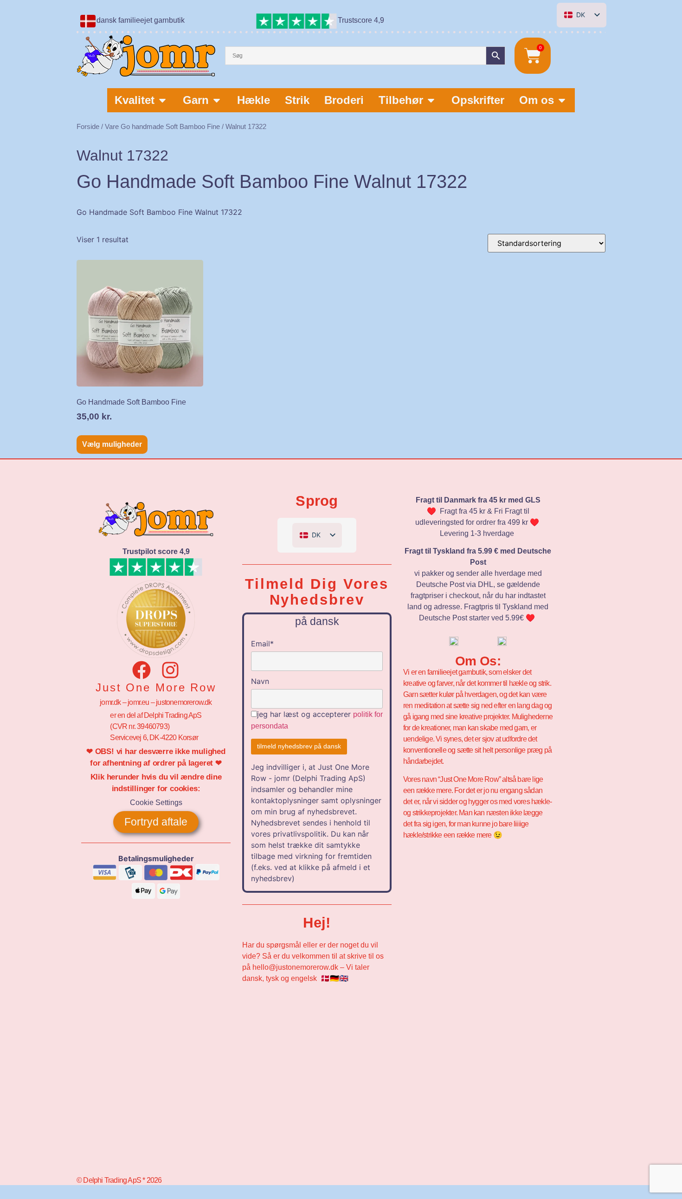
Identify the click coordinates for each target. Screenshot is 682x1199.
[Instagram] (170, 670)
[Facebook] (141, 670)
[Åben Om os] (561, 100)
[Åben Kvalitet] (162, 100)
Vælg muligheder (112, 444)
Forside (88, 126)
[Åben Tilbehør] (431, 100)
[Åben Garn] (216, 100)
